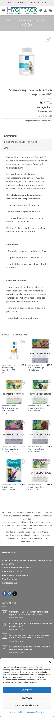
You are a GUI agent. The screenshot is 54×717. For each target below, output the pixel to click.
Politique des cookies (12, 571)
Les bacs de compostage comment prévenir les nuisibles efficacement (29, 648)
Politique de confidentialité (34, 712)
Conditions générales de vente (16, 567)
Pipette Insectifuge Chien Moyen (36, 409)
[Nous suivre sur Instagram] (9, 593)
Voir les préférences (27, 705)
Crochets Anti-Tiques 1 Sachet (8, 488)
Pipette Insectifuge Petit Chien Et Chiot (10, 410)
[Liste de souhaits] (40, 10)
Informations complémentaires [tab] (20, 142)
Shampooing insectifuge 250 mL (8, 370)
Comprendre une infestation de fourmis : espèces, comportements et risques (28, 613)
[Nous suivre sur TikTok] (14, 593)
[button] (49, 661)
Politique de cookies (16, 712)
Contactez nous (9, 582)
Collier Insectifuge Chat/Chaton (10, 450)
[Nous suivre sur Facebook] (4, 593)
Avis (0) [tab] (7, 148)
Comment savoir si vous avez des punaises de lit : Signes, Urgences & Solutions (29, 636)
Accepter (27, 690)
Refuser (27, 697)
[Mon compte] (45, 10)
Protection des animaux (33, 20)
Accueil (11, 20)
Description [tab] (10, 136)
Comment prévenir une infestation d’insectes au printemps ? (30, 624)
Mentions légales (10, 579)
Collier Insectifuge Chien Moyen (36, 450)
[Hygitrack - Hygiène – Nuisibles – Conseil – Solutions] (22, 10)
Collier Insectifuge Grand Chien (36, 368)
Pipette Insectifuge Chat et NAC (36, 488)
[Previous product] (30, 25)
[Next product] (24, 25)
